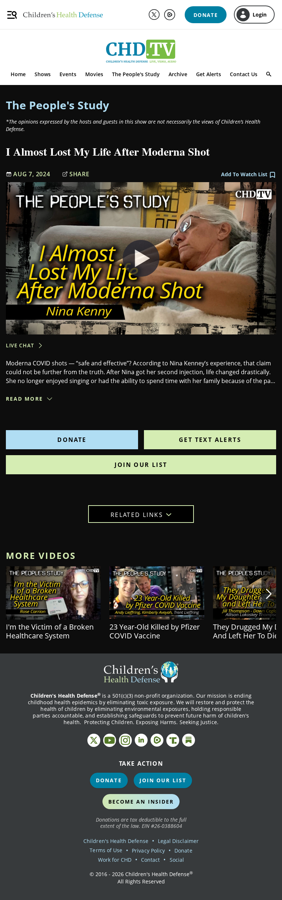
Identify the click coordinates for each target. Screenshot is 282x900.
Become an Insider (141, 801)
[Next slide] (268, 593)
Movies (94, 74)
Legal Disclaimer (178, 840)
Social (177, 859)
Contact (150, 859)
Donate (71, 440)
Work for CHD (114, 859)
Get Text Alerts (210, 440)
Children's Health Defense (115, 840)
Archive (178, 74)
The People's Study (136, 74)
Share (79, 174)
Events (67, 74)
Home (18, 74)
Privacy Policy (148, 850)
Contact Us (243, 74)
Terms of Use (106, 850)
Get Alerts (208, 74)
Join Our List (141, 465)
